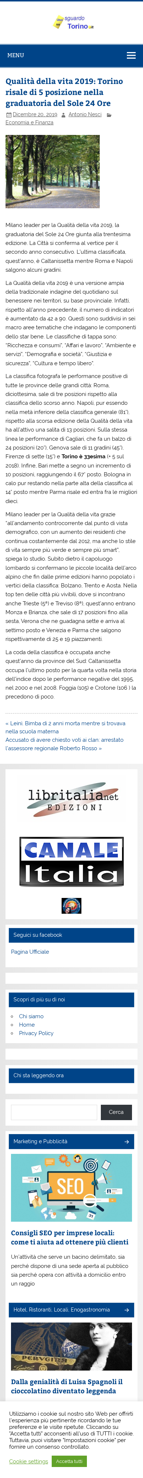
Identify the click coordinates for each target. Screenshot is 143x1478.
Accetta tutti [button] (69, 1461)
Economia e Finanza (30, 122)
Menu (15, 55)
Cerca (116, 1112)
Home (27, 1025)
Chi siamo (31, 1016)
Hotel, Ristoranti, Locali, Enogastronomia (62, 1310)
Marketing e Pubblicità (40, 1141)
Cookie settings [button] (28, 1461)
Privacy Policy (36, 1033)
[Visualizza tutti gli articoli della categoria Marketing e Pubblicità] (126, 1142)
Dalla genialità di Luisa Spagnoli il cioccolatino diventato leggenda (66, 1386)
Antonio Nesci (85, 114)
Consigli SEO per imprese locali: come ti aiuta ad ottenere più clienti (69, 1237)
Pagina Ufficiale (30, 952)
